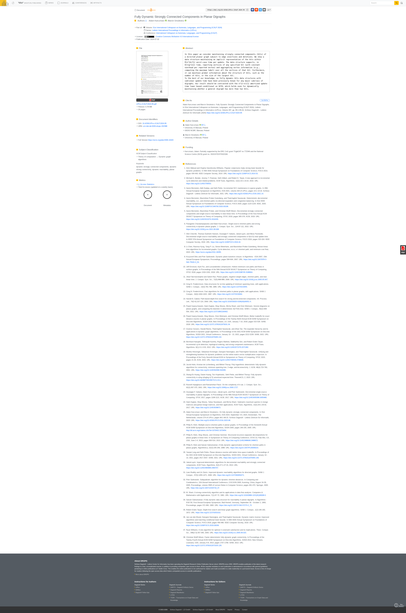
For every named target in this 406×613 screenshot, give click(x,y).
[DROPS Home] (13, 3)
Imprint (230, 609)
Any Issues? (401, 605)
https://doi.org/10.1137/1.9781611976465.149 (241, 458)
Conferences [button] (80, 3)
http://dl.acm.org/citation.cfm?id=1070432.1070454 (206, 430)
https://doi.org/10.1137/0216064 (229, 294)
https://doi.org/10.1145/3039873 (208, 407)
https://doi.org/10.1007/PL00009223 (244, 448)
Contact (244, 609)
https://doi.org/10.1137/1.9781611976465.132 (203, 337)
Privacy (237, 609)
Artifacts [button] (97, 3)
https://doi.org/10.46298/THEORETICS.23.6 (203, 380)
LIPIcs (138, 587)
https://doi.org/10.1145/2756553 (198, 183)
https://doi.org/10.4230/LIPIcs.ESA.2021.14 (246, 194)
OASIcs (138, 590)
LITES (172, 595)
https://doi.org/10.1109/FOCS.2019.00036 (202, 525)
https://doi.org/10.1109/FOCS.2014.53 (243, 173)
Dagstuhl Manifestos (177, 592)
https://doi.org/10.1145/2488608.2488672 (242, 440)
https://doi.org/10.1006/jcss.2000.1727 (223, 387)
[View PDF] (152, 73)
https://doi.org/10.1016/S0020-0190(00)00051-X (232, 301)
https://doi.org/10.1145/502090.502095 (211, 370)
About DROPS (220, 609)
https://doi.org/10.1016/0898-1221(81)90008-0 (248, 495)
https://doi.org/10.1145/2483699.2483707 (202, 468)
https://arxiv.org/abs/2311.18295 (208, 252)
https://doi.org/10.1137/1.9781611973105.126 (203, 545)
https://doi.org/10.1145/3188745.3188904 (236, 272)
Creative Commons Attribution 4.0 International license (177, 36)
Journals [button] (64, 3)
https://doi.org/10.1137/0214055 (234, 287)
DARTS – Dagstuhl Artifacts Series (181, 587)
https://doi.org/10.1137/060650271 (230, 475)
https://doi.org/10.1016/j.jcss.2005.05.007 (251, 279)
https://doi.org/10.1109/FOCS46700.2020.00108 (209, 206)
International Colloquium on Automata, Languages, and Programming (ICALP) (186, 33)
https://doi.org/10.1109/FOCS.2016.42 (225, 242)
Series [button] (50, 3)
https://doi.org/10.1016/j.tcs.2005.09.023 (230, 533)
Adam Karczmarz (157, 21)
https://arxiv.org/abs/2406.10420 (160, 140)
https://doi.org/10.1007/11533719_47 (205, 488)
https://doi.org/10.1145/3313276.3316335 (202, 219)
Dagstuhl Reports (176, 590)
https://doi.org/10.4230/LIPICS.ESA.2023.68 (213, 420)
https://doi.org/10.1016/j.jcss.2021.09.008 (202, 229)
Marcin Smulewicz (176, 21)
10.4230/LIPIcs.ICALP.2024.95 (154, 123)
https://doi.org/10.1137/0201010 (208, 512)
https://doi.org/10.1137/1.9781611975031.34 (213, 324)
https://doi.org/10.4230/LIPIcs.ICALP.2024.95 (224, 113)
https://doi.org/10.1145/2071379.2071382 (232, 347)
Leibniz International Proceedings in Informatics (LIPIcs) (174, 30)
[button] (29, 3)
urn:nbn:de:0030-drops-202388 (155, 126)
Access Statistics (147, 184)
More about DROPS (142, 574)
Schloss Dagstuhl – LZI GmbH (180, 609)
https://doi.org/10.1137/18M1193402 (214, 311)
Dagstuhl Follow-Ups (142, 592)
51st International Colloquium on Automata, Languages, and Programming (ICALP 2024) (187, 27)
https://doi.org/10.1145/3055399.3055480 (251, 397)
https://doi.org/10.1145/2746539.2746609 (227, 360)
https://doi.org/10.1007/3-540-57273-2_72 (235, 505)
